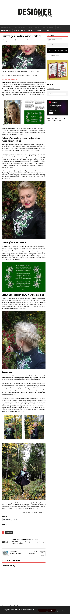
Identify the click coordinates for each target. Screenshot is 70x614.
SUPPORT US (49, 30)
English (52, 39)
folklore (9, 532)
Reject (51, 610)
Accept (42, 610)
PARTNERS (30, 30)
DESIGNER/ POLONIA (34, 27)
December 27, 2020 (9, 40)
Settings (61, 610)
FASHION (59, 27)
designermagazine (21, 40)
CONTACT (39, 30)
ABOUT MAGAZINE (48, 27)
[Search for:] (57, 93)
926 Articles (35, 539)
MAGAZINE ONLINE (19, 30)
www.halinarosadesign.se (9, 79)
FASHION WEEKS (5, 30)
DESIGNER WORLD (6, 27)
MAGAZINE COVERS (20, 27)
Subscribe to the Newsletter (58, 50)
